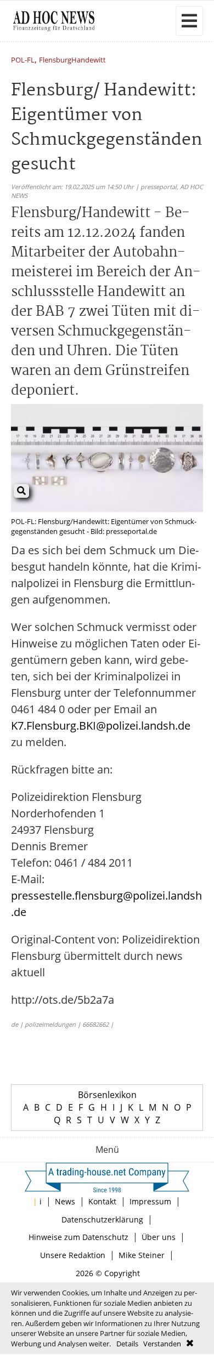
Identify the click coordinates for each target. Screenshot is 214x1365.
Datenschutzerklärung (102, 1219)
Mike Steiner (142, 1255)
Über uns (159, 1237)
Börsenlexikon (107, 1095)
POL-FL (23, 60)
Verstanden (162, 1344)
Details (127, 1344)
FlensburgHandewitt (72, 60)
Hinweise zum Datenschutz (78, 1237)
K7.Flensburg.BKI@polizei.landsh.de (100, 725)
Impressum (150, 1201)
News (65, 1201)
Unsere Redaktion (72, 1255)
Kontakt (102, 1201)
